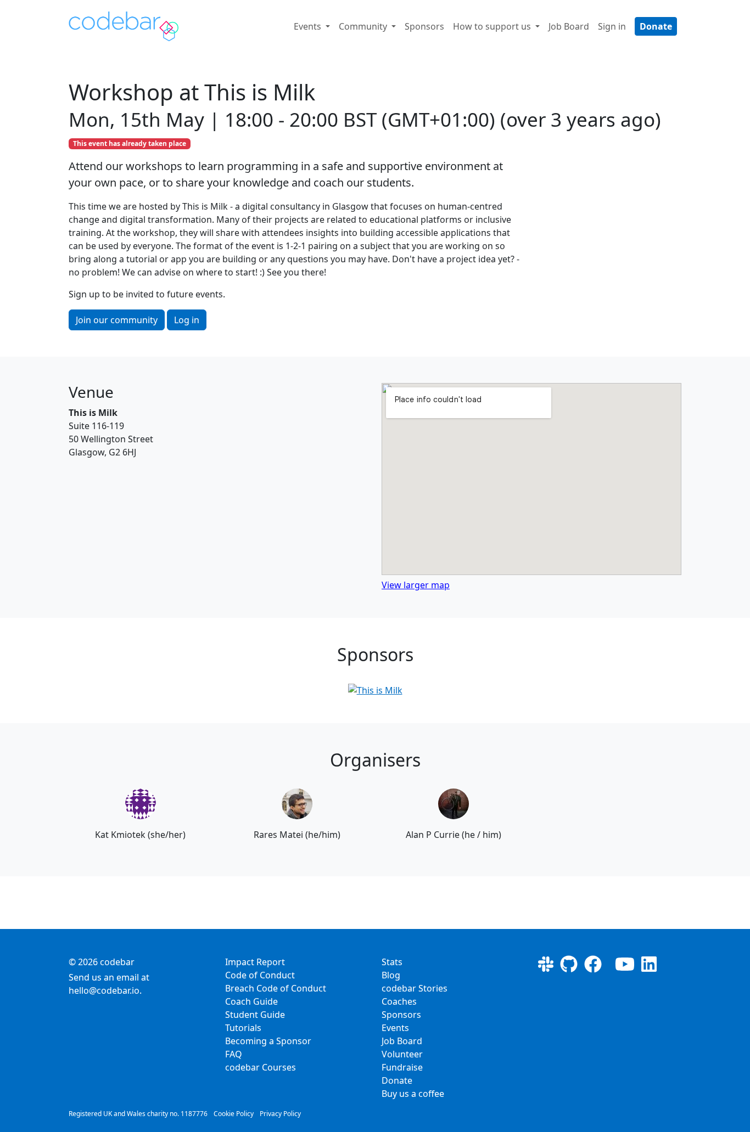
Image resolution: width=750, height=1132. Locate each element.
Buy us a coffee (413, 1094)
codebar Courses (260, 1067)
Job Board (568, 26)
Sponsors (424, 26)
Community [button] (364, 26)
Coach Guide (251, 1001)
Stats (392, 962)
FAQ (233, 1054)
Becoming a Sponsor (268, 1041)
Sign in (612, 26)
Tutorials (243, 1028)
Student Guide (255, 1015)
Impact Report (255, 962)
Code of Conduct (260, 975)
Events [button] (308, 26)
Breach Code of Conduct (275, 988)
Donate (656, 26)
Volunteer (402, 1054)
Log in (186, 320)
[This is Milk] (375, 690)
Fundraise (402, 1067)
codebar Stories (414, 988)
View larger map (416, 585)
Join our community (117, 320)
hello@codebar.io (104, 990)
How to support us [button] (493, 26)
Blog (391, 975)
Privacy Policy (280, 1113)
